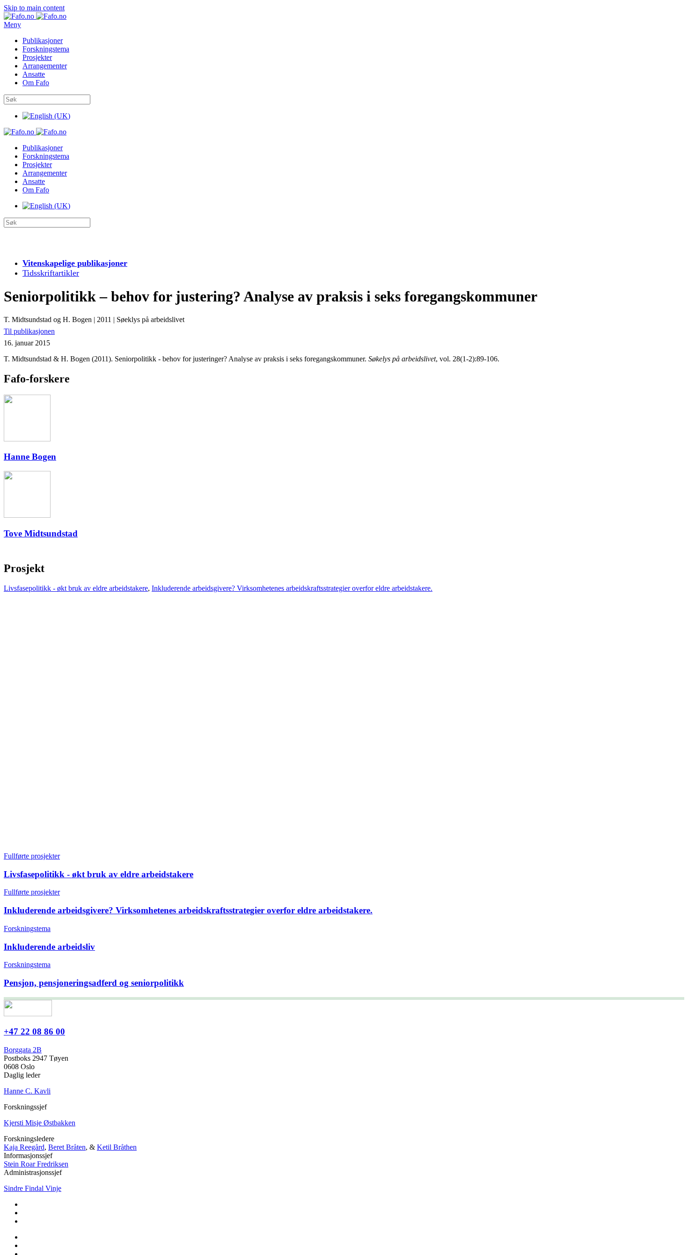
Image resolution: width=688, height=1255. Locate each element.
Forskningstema (45, 49)
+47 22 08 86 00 (34, 1031)
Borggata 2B (23, 1050)
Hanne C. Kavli (27, 1091)
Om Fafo (35, 83)
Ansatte (33, 74)
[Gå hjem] (35, 16)
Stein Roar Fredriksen (36, 1164)
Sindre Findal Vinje (32, 1188)
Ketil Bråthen (117, 1147)
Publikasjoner (42, 40)
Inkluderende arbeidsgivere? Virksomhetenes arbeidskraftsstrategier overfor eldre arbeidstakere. (292, 588)
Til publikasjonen (29, 331)
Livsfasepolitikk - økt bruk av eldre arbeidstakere (76, 588)
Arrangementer (44, 66)
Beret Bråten (67, 1147)
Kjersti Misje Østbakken (39, 1123)
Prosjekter (37, 57)
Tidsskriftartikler (50, 273)
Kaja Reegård (24, 1147)
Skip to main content (34, 8)
